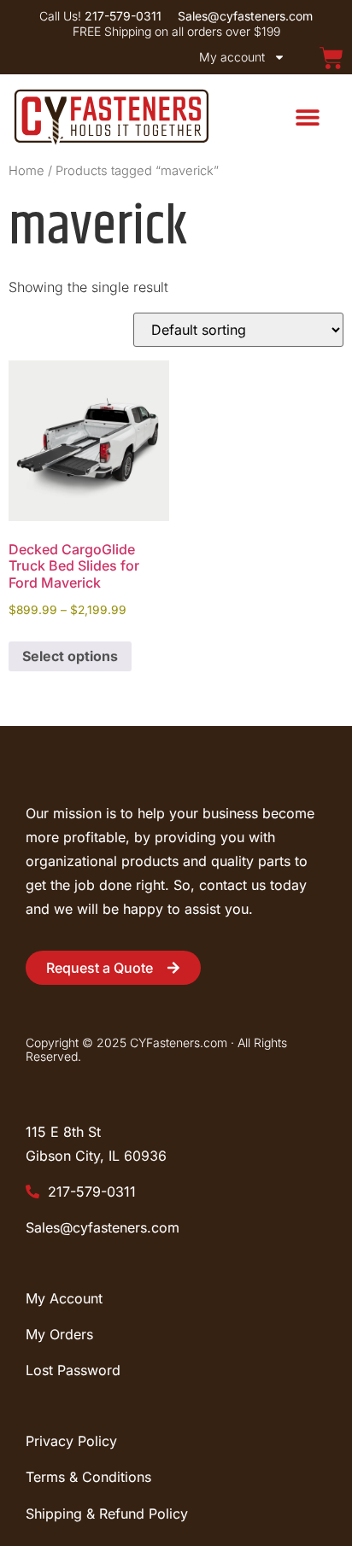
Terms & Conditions (88, 1476)
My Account (64, 1298)
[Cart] (331, 58)
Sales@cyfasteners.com (102, 1227)
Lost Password (73, 1370)
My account (232, 57)
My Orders (59, 1334)
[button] (307, 116)
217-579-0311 (90, 1191)
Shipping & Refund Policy (107, 1513)
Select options (70, 656)
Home (26, 171)
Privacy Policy (71, 1440)
